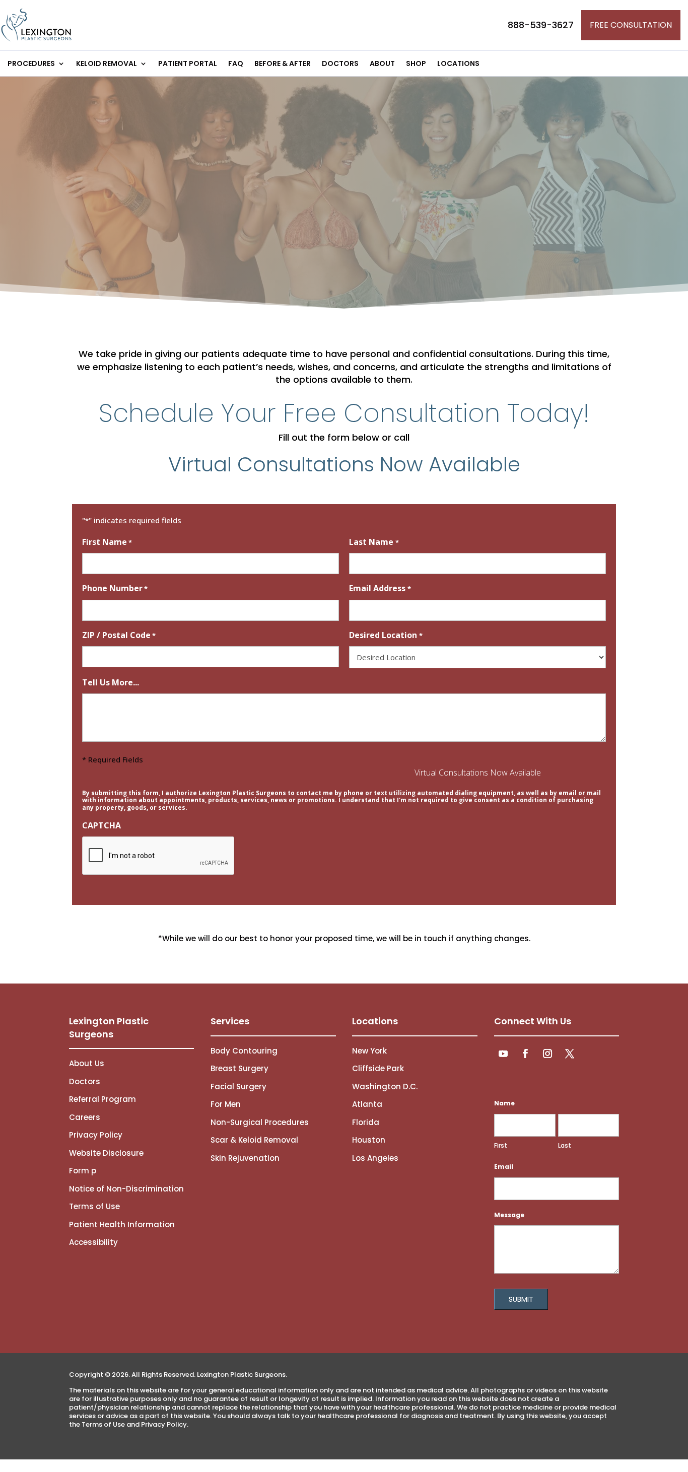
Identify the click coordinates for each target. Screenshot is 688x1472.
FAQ (235, 64)
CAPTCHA (101, 825)
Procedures (31, 64)
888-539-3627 (541, 25)
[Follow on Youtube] (503, 1053)
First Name (107, 541)
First (500, 1145)
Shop (416, 64)
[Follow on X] (570, 1053)
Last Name (373, 541)
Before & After (282, 64)
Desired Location (385, 635)
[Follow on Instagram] (547, 1053)
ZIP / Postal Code (119, 635)
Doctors (340, 64)
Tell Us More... (110, 682)
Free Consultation (631, 25)
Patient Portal (187, 64)
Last (564, 1145)
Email (503, 1166)
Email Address (379, 588)
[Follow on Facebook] (525, 1053)
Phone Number (115, 588)
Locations (458, 64)
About (382, 64)
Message (509, 1215)
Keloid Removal (106, 64)
